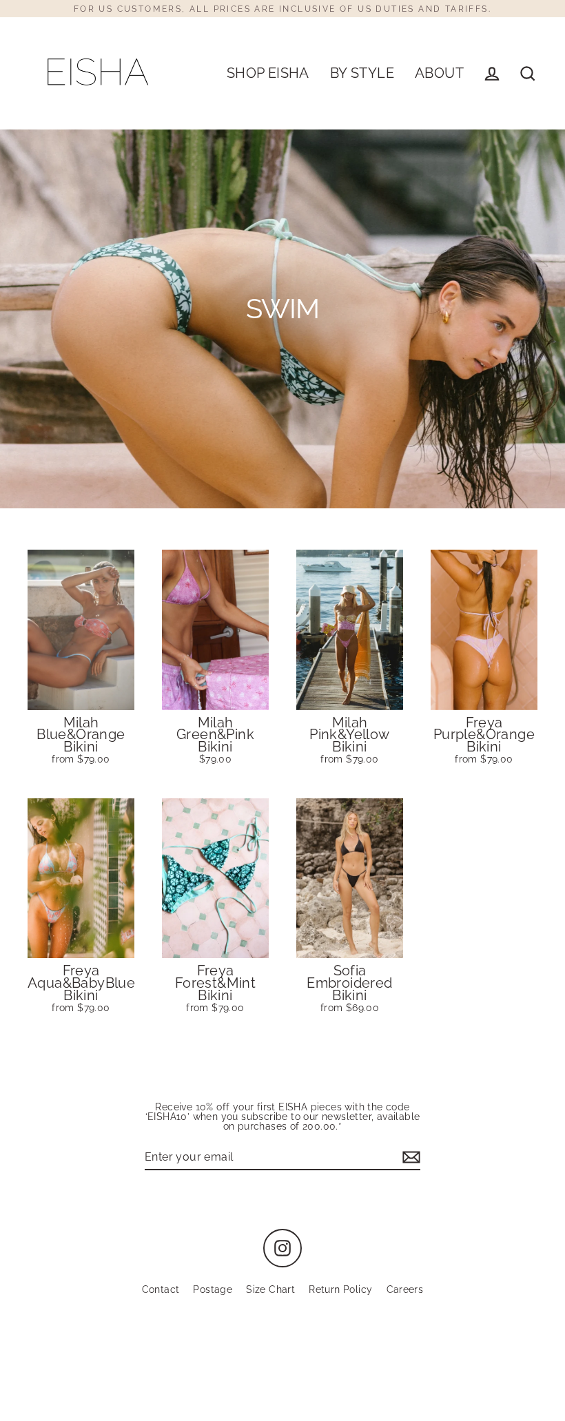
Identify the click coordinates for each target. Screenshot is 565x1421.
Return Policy (340, 1289)
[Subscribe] (409, 1157)
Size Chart (270, 1289)
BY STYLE (362, 73)
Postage (212, 1289)
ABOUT (439, 73)
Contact (161, 1289)
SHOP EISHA (268, 73)
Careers (405, 1289)
